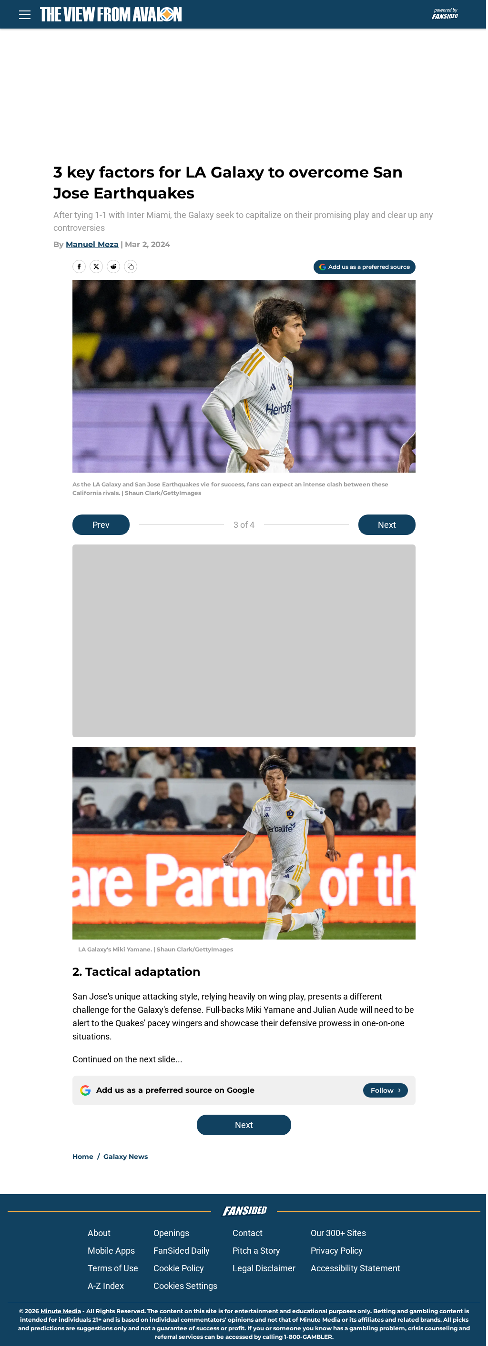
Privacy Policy (337, 1251)
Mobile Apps (111, 1251)
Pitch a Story (256, 1251)
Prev (101, 525)
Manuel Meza (92, 244)
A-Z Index (106, 1286)
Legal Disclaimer (264, 1268)
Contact (248, 1233)
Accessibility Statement (355, 1268)
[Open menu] (24, 14)
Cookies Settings (185, 1286)
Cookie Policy (178, 1268)
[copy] (130, 266)
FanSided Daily (181, 1251)
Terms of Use (113, 1268)
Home (82, 1156)
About (99, 1233)
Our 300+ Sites (338, 1233)
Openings (171, 1233)
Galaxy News (125, 1156)
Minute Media (61, 1311)
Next (387, 525)
